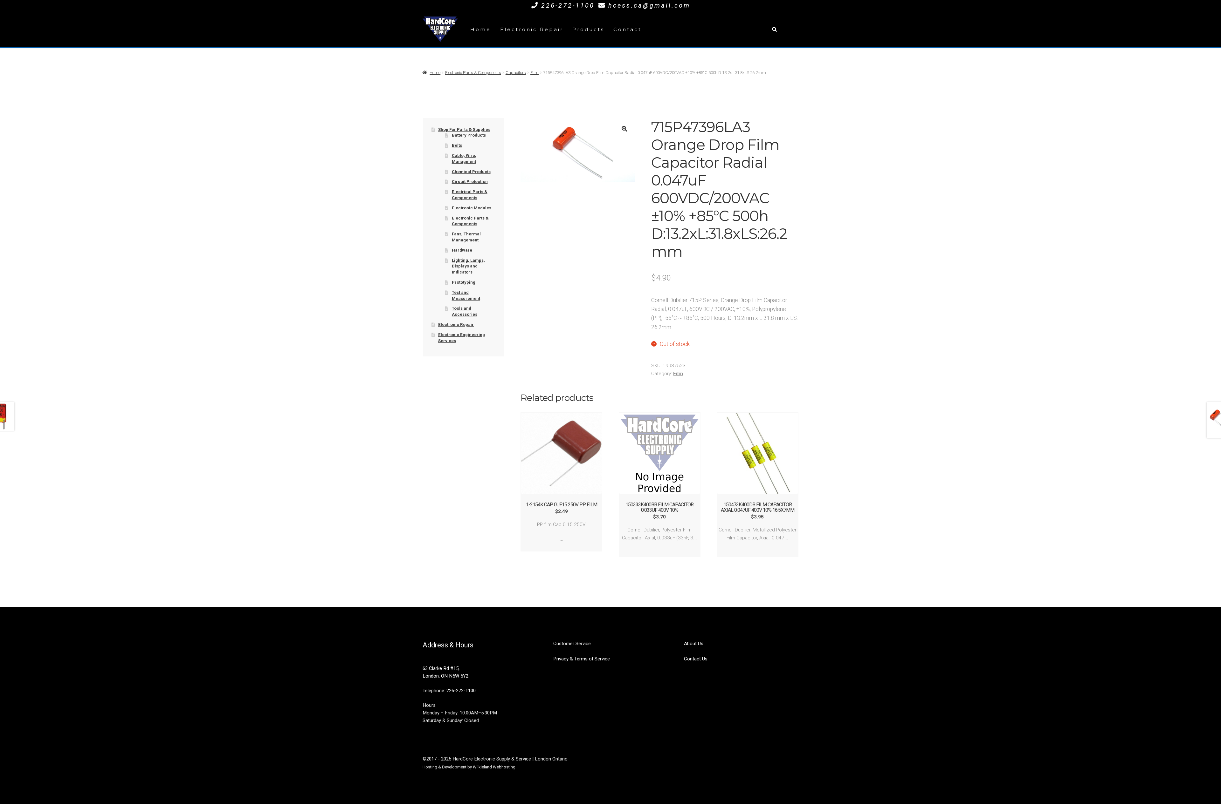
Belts (457, 145)
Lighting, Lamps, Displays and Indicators (468, 266)
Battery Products (469, 135)
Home (480, 29)
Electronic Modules (471, 208)
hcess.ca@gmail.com (649, 5)
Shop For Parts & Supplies (464, 129)
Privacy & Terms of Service (581, 659)
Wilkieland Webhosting (494, 767)
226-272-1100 (568, 5)
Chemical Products (471, 171)
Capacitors (516, 72)
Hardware (462, 250)
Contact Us (695, 659)
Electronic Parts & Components (473, 72)
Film (534, 72)
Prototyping (463, 282)
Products (588, 29)
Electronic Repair (531, 29)
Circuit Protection (470, 181)
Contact (627, 29)
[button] (624, 128)
